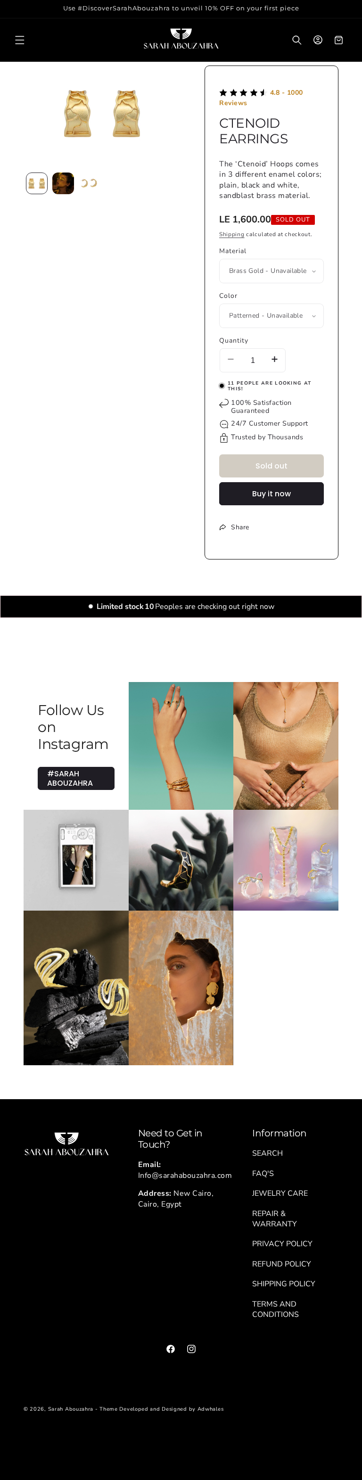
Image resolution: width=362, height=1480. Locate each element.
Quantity (233, 340)
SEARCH (267, 1153)
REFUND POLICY (281, 1264)
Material (233, 251)
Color (228, 295)
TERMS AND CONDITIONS (275, 1309)
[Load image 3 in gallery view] (89, 183)
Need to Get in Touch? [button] (170, 1138)
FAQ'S (263, 1173)
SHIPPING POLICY (283, 1284)
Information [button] (279, 1133)
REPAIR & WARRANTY (274, 1219)
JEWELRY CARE (280, 1193)
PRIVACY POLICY (282, 1244)
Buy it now (271, 493)
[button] (19, 40)
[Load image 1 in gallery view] (37, 183)
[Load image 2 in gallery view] (63, 183)
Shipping (232, 234)
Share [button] (240, 527)
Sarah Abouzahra (71, 1409)
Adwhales (210, 1409)
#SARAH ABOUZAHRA (70, 778)
